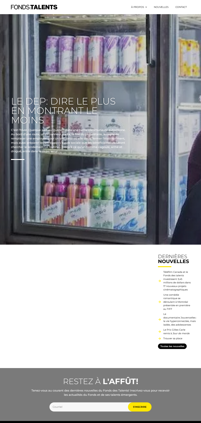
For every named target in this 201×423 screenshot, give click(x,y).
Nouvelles (161, 7)
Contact (181, 7)
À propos (137, 7)
